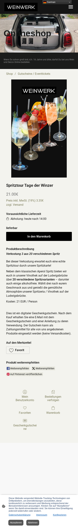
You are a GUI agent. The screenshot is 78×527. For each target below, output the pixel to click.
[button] (18, 350)
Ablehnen (33, 522)
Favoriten (25, 412)
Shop (9, 73)
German (50, 2)
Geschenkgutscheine (25, 427)
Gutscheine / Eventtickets (34, 73)
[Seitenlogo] (21, 7)
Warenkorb (53, 412)
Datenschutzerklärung (19, 515)
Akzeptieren (16, 522)
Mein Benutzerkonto (25, 398)
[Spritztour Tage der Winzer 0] (39, 128)
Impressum (41, 515)
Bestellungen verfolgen (53, 398)
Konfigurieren (59, 515)
